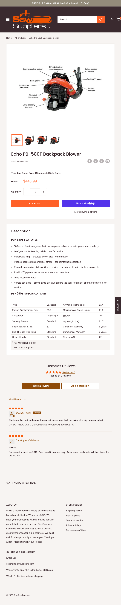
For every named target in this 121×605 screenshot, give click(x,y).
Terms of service (74, 520)
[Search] (101, 19)
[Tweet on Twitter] (101, 161)
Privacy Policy (73, 525)
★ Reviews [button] (118, 305)
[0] (119, 19)
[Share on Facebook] (89, 161)
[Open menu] (7, 19)
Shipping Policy (74, 510)
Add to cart (35, 203)
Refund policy (73, 515)
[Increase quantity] (43, 191)
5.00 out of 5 (68, 372)
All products (20, 38)
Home (9, 38)
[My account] (112, 19)
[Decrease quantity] (26, 191)
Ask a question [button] (80, 385)
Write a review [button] (41, 385)
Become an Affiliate (76, 530)
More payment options (85, 211)
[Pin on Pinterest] (95, 161)
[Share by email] (107, 161)
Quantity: (16, 191)
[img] (16, 408)
